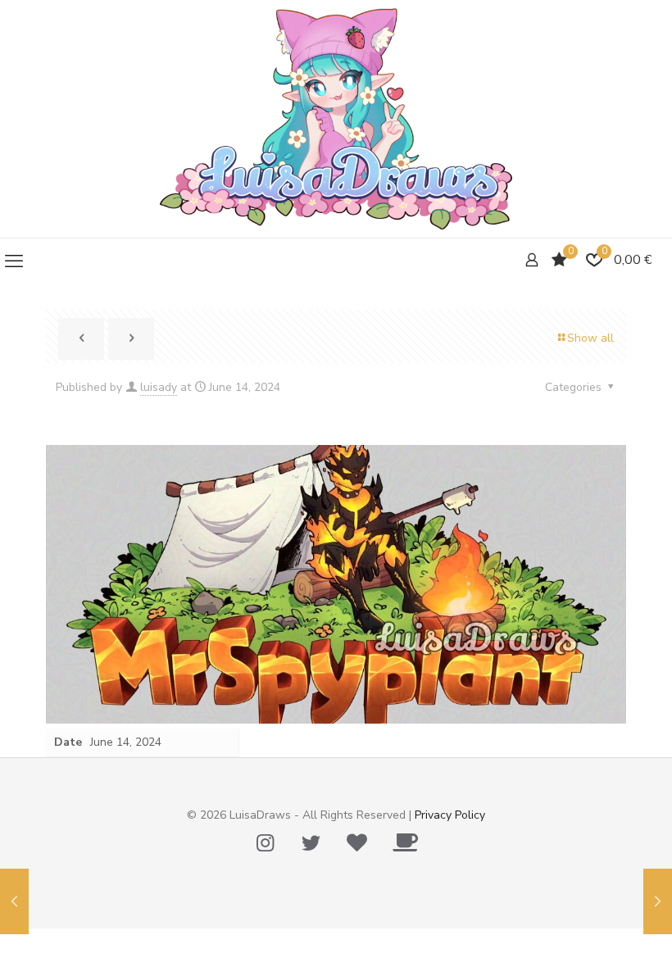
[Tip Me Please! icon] (356, 843)
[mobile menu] (14, 261)
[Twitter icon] (310, 843)
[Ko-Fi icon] (405, 843)
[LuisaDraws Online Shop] (336, 119)
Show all (590, 338)
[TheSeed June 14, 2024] (657, 901)
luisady (158, 387)
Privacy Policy (450, 815)
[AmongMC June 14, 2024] (14, 901)
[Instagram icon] (264, 843)
